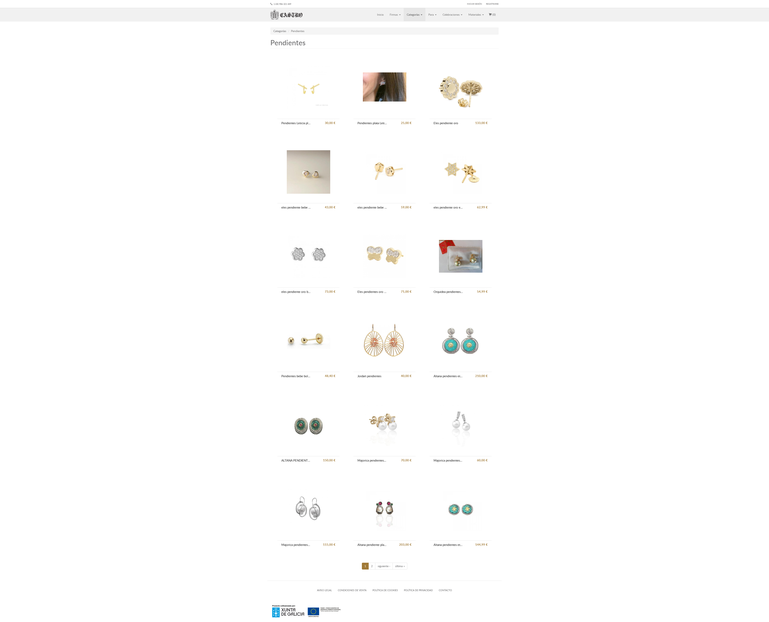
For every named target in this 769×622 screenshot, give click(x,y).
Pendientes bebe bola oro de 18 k (296, 376)
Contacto (445, 590)
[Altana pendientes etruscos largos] (460, 340)
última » (400, 566)
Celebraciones (451, 14)
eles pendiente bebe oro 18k (296, 207)
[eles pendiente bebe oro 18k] (308, 172)
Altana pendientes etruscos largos (448, 376)
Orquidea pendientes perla (448, 292)
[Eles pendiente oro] (460, 87)
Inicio (380, 14)
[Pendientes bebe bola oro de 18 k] (308, 340)
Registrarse (492, 3)
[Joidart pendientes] (384, 340)
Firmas (394, 14)
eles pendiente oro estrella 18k (448, 207)
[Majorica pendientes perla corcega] (308, 509)
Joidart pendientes (369, 376)
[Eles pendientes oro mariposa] (384, 256)
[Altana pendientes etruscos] (460, 509)
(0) (494, 14)
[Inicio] (287, 15)
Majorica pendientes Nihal (448, 460)
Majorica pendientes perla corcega (296, 545)
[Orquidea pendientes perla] (460, 256)
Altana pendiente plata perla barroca (372, 545)
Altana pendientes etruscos (448, 545)
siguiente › (384, 566)
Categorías (413, 14)
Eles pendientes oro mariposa (372, 292)
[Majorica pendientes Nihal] (460, 425)
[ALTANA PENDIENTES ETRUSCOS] (308, 425)
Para (431, 14)
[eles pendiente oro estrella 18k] (460, 172)
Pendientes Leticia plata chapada (296, 123)
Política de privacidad (418, 590)
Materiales (475, 14)
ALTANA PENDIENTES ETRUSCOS (296, 460)
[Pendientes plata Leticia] (384, 87)
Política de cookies (385, 590)
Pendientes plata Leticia (372, 123)
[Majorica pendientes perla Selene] (384, 425)
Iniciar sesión (474, 3)
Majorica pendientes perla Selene (372, 460)
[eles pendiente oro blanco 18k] (308, 256)
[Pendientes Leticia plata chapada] (308, 87)
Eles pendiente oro (446, 123)
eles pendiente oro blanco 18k (296, 292)
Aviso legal (324, 590)
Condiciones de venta (352, 590)
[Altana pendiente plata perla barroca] (384, 509)
